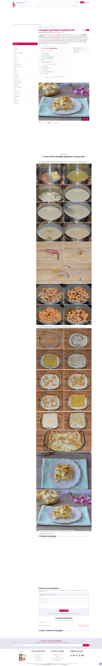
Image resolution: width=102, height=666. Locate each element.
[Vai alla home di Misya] (20, 3)
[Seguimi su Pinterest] (76, 655)
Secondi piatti (16, 93)
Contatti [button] (69, 5)
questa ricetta (45, 41)
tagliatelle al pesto (56, 37)
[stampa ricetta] (84, 119)
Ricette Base (16, 75)
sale (43, 60)
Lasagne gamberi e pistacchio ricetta (46, 533)
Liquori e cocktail (17, 64)
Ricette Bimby (16, 77)
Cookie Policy (77, 613)
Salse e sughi (16, 91)
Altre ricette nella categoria (64, 634)
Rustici (14, 89)
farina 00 (47, 68)
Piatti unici (15, 71)
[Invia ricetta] (87, 119)
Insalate (15, 59)
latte (47, 66)
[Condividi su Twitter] (49, 122)
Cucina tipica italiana (18, 52)
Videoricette (16, 103)
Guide (47, 5)
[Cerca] (77, 2)
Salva (57, 122)
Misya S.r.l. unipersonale (47, 664)
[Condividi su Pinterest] (51, 122)
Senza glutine (16, 96)
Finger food (15, 57)
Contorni (36, 5)
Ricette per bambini (17, 87)
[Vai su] (100, 664)
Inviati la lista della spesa (56, 76)
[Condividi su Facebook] (46, 122)
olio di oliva (44, 61)
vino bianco (50, 58)
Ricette (18, 5)
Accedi (82, 2)
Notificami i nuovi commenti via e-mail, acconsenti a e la (64, 613)
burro (46, 70)
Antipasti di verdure (38, 654)
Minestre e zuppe (17, 66)
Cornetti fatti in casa (38, 658)
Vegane (15, 98)
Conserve (15, 48)
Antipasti (23, 5)
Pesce (14, 68)
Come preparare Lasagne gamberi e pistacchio (64, 531)
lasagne (47, 53)
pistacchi (52, 56)
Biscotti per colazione (38, 656)
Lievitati (15, 62)
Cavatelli (57, 656)
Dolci (40, 5)
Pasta (25, 24)
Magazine (75, 5)
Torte (44, 5)
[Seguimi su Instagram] (79, 655)
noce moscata (49, 71)
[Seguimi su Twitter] (74, 655)
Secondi (31, 5)
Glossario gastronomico (57, 654)
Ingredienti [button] (57, 5)
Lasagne (28, 24)
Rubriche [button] (63, 5)
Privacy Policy (70, 613)
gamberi (47, 55)
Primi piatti (21, 24)
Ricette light (16, 84)
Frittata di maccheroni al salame (57, 658)
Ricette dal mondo (17, 80)
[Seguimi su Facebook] (71, 655)
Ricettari (52, 5)
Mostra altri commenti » (84, 625)
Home (14, 24)
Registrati (87, 2)
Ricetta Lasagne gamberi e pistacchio (46, 531)
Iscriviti (85, 645)
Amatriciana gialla (57, 660)
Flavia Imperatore (56, 32)
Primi (27, 5)
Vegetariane (16, 100)
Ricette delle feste (17, 82)
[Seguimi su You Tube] (82, 655)
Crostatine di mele (38, 660)
